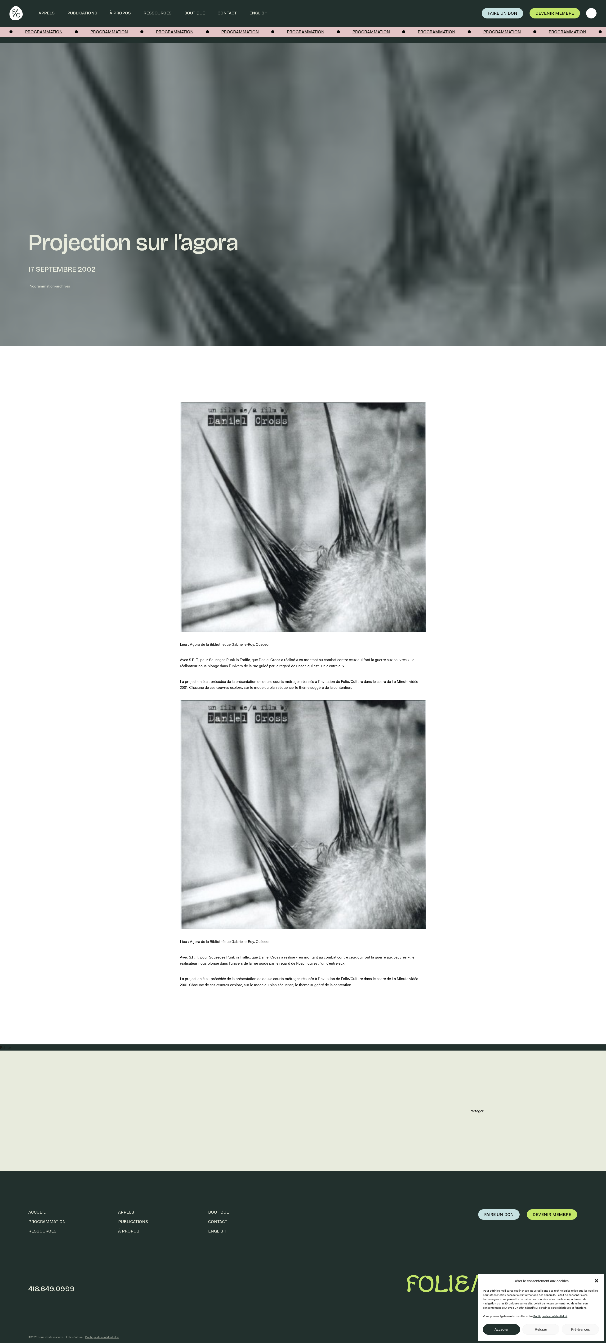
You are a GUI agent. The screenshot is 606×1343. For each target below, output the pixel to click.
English (258, 13)
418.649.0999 (51, 1289)
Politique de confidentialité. (550, 1316)
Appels (47, 13)
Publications (82, 13)
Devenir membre (554, 13)
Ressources (157, 13)
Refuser (541, 1329)
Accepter (501, 1329)
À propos (120, 13)
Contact (227, 13)
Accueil (37, 1212)
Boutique (194, 13)
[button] (596, 1280)
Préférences (580, 1329)
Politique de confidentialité (102, 1337)
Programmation (47, 1221)
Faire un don (502, 13)
